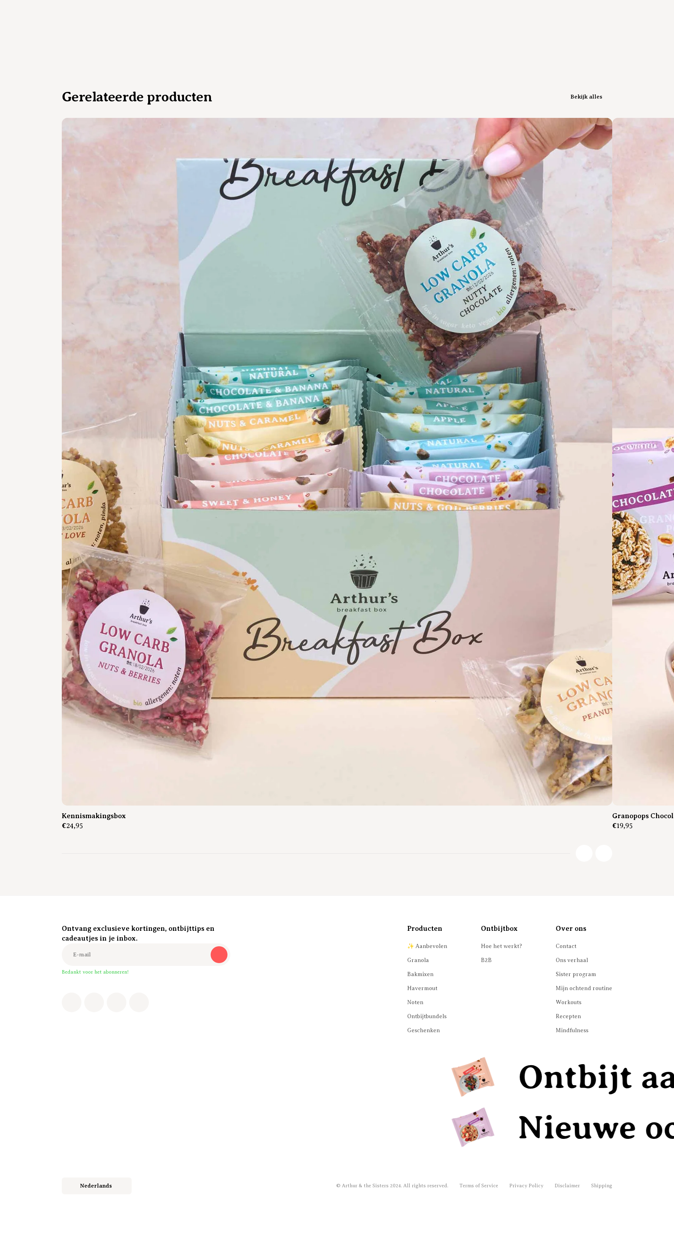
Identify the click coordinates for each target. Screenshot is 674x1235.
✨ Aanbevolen (427, 946)
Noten (415, 1002)
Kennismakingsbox (94, 816)
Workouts (568, 1002)
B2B (486, 960)
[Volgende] (603, 853)
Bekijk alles (586, 97)
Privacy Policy (526, 1185)
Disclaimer (567, 1185)
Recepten (568, 1016)
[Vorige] (584, 853)
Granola (418, 960)
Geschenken (423, 1030)
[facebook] (71, 1002)
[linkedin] (139, 1002)
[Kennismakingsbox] (337, 462)
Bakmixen (420, 974)
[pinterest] (116, 1002)
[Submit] (219, 954)
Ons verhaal (572, 960)
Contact (566, 946)
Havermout (422, 988)
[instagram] (94, 1002)
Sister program (576, 974)
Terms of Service (479, 1185)
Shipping (601, 1185)
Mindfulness (572, 1030)
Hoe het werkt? (501, 946)
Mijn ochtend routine (584, 988)
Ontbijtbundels (427, 1016)
